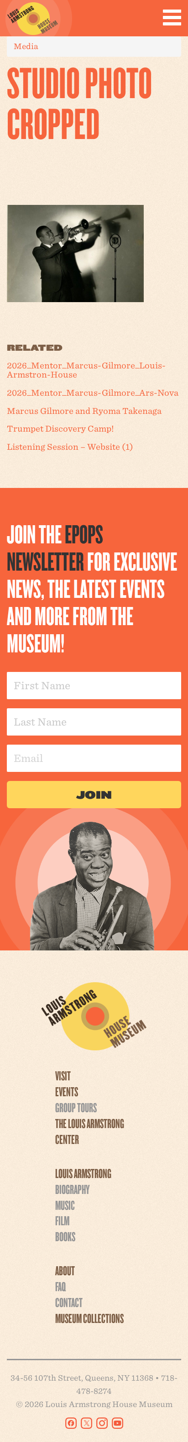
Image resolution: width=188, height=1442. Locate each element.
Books (65, 1236)
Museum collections (89, 1318)
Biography (72, 1189)
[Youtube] (117, 1423)
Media (26, 46)
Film (62, 1220)
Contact (69, 1302)
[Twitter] (86, 1423)
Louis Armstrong (83, 1173)
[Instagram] (102, 1423)
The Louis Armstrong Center (89, 1131)
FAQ (60, 1286)
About (65, 1270)
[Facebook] (71, 1423)
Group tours (76, 1107)
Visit (63, 1075)
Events (66, 1091)
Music (65, 1205)
